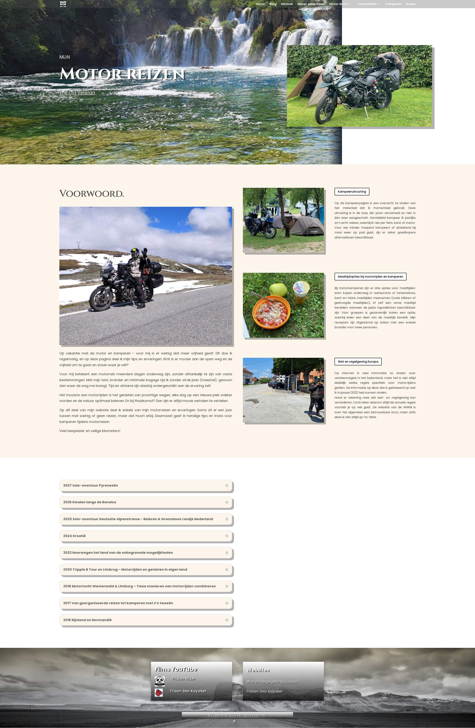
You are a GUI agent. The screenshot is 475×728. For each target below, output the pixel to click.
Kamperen (393, 4)
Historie (287, 4)
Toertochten (367, 4)
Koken (411, 4)
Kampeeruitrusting (352, 191)
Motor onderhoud (311, 4)
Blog (273, 4)
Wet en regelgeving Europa (358, 361)
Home (260, 4)
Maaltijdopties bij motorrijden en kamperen (370, 276)
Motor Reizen (339, 4)
